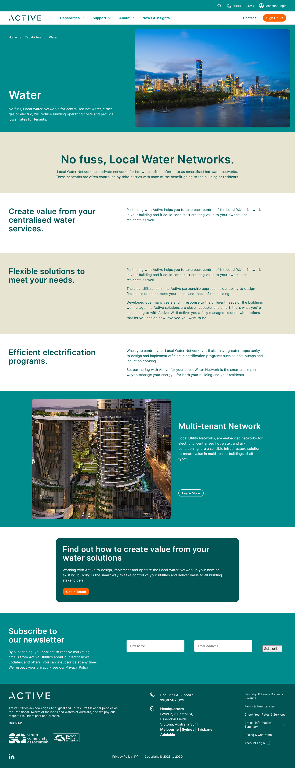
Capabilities (70, 18)
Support (99, 18)
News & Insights (156, 18)
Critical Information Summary (257, 724)
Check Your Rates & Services (264, 714)
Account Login (276, 6)
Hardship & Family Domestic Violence (264, 696)
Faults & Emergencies (259, 706)
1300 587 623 (243, 6)
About (124, 18)
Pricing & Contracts (258, 735)
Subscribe (272, 648)
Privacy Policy (77, 667)
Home (13, 37)
